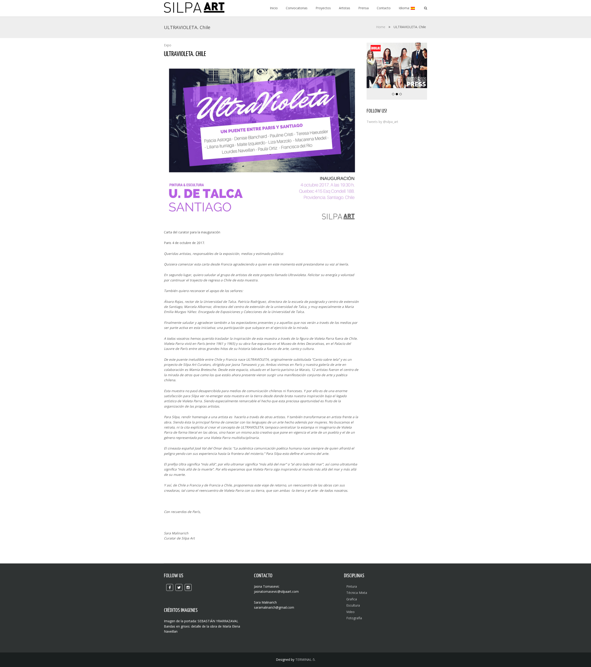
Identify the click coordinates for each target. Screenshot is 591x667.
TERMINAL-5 (305, 659)
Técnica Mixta (356, 592)
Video (350, 612)
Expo (167, 45)
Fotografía (354, 618)
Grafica (351, 599)
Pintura (351, 586)
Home (380, 27)
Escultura (353, 605)
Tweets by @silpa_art (382, 121)
